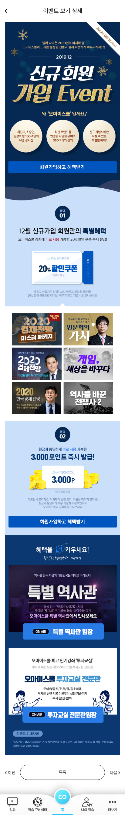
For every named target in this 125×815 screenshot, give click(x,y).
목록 (62, 772)
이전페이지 (8, 11)
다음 (113, 772)
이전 (11, 772)
